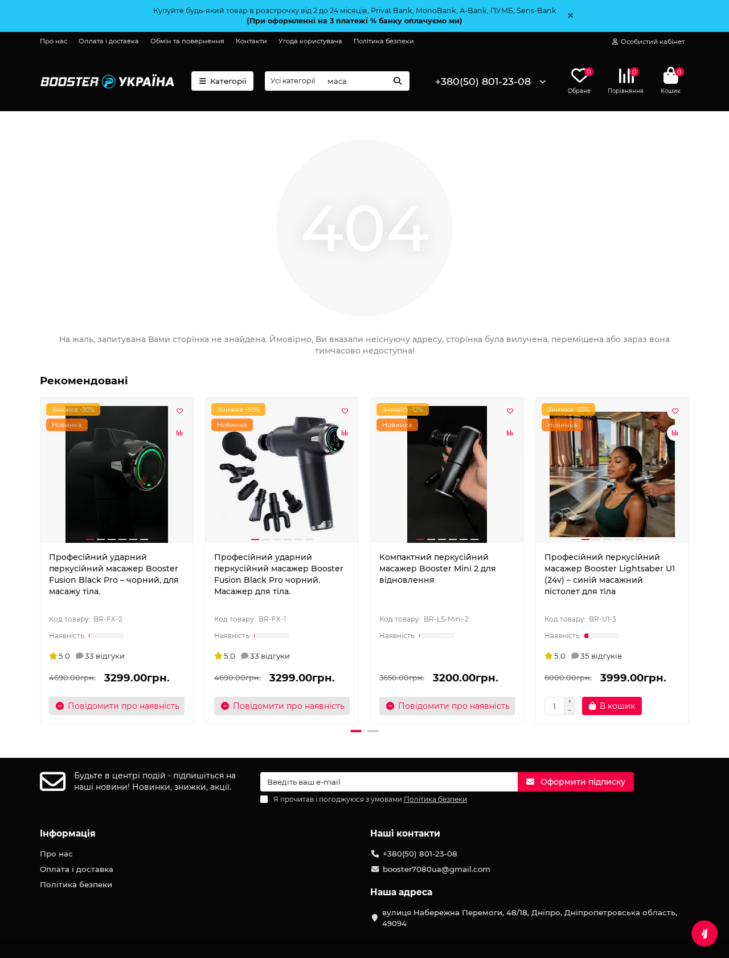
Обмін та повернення (187, 41)
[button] (41, 559)
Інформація (68, 833)
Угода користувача (310, 41)
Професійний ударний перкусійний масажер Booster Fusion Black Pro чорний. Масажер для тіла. (278, 574)
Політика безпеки (384, 41)
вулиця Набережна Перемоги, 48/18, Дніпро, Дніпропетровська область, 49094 (529, 918)
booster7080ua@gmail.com (436, 869)
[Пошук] (397, 81)
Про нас (53, 41)
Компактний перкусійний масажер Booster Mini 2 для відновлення (437, 568)
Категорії (228, 81)
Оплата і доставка (109, 41)
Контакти (251, 41)
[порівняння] (179, 433)
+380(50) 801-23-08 (483, 81)
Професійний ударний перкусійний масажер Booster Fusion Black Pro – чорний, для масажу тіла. (114, 574)
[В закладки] (179, 411)
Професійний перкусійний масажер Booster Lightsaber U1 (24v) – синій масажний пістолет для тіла (609, 574)
